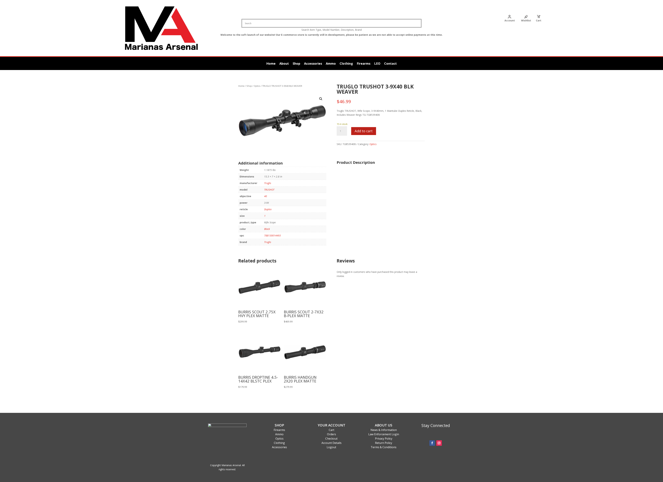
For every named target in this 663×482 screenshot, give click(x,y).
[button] (321, 99)
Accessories (313, 64)
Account (510, 20)
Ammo (331, 64)
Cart (538, 20)
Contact (390, 64)
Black (267, 229)
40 (265, 196)
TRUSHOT (269, 189)
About (284, 64)
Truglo (267, 183)
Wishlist (526, 20)
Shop (296, 64)
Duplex (268, 209)
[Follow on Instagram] (439, 443)
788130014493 (272, 235)
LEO (377, 64)
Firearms (363, 64)
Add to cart (364, 131)
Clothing (346, 64)
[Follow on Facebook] (432, 443)
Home (271, 64)
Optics (257, 85)
